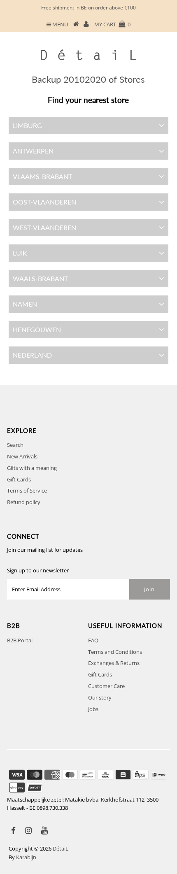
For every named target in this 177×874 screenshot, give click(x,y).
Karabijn (26, 857)
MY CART (112, 24)
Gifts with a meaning (32, 468)
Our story (100, 697)
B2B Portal (20, 640)
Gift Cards (19, 479)
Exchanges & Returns (114, 663)
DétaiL (60, 848)
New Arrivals (22, 456)
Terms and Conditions (115, 652)
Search (15, 445)
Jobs (93, 709)
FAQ (93, 640)
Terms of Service (27, 490)
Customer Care (106, 686)
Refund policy (23, 502)
